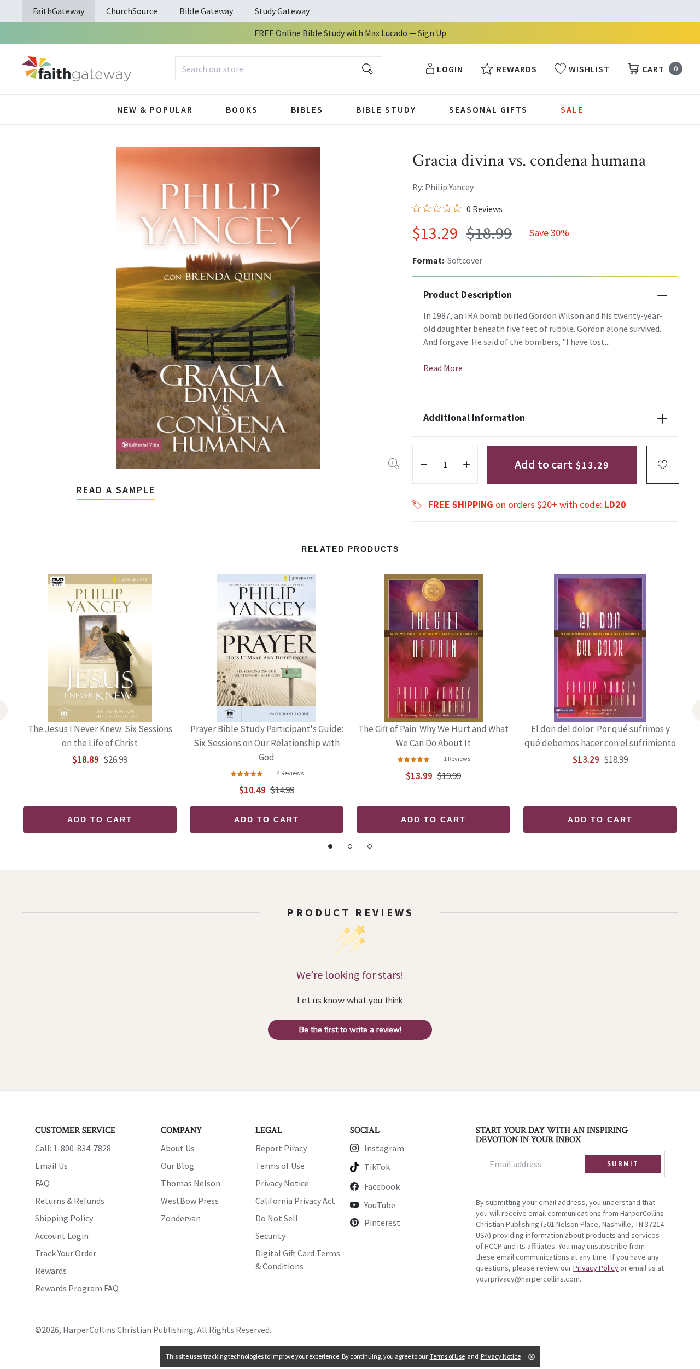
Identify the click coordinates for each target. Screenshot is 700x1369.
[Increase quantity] (466, 464)
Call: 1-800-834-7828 (73, 1148)
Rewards (51, 1270)
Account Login (62, 1235)
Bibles (307, 109)
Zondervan (181, 1218)
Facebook (382, 1186)
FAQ (42, 1183)
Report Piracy (281, 1148)
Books (242, 109)
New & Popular (155, 109)
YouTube (379, 1205)
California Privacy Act (295, 1200)
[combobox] (278, 68)
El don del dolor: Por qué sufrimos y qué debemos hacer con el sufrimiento (600, 736)
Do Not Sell (276, 1218)
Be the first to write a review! (350, 1030)
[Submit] (367, 68)
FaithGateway (58, 10)
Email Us (51, 1165)
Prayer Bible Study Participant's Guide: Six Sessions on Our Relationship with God (266, 743)
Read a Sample (116, 489)
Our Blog (177, 1165)
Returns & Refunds (69, 1200)
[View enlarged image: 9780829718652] (218, 308)
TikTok (377, 1166)
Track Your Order (65, 1253)
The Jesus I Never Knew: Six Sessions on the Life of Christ (100, 736)
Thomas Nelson (190, 1183)
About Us (178, 1148)
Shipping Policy (64, 1218)
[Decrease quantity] (424, 464)
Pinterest (382, 1222)
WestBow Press (190, 1200)
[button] (662, 465)
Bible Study (386, 109)
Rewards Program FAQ (77, 1288)
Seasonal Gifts (488, 109)
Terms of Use (280, 1165)
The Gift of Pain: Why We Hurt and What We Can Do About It (433, 736)
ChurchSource (132, 10)
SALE (572, 109)
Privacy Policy (596, 1268)
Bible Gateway (206, 10)
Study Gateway (282, 10)
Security (270, 1235)
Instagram (384, 1148)
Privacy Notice (282, 1183)
